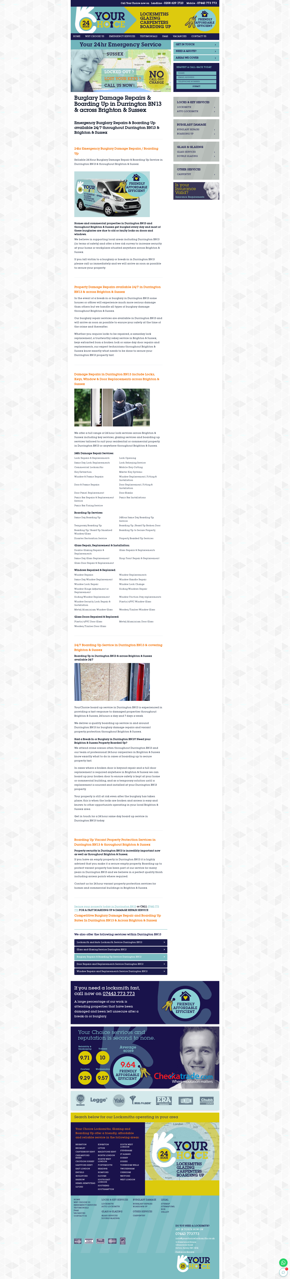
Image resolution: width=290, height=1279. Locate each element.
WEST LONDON (127, 1180)
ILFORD (79, 1187)
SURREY (124, 1158)
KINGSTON (103, 1145)
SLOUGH (102, 1176)
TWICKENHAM (127, 1169)
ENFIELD (80, 1172)
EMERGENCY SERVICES (122, 37)
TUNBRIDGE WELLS (129, 1165)
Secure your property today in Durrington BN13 (105, 907)
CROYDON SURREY (85, 1162)
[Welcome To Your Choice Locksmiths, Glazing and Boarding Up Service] (195, 1263)
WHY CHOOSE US (94, 37)
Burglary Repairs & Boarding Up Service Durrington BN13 (121, 957)
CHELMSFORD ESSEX (83, 1157)
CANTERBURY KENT (85, 1152)
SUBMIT (196, 86)
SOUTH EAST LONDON (104, 1181)
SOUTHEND (103, 1186)
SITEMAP (165, 1204)
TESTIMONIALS (148, 37)
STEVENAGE (126, 1151)
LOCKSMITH (108, 1204)
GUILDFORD (82, 1176)
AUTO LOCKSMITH (111, 1207)
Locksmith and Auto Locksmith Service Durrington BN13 (121, 943)
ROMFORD (103, 1172)
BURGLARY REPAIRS (142, 1204)
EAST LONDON (83, 1169)
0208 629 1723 (174, 3)
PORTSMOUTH (105, 1165)
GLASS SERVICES (110, 1216)
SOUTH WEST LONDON (126, 1146)
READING (102, 1169)
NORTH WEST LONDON (104, 1160)
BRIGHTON (81, 1145)
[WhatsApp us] (283, 1262)
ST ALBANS (125, 1154)
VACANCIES (180, 37)
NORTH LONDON (106, 1155)
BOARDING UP (140, 1207)
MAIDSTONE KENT (107, 1152)
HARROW (80, 1180)
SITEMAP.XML (168, 1207)
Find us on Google (185, 1252)
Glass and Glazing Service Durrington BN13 (121, 950)
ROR (163, 1209)
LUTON (101, 1148)
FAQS (165, 37)
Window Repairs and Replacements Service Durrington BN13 (121, 972)
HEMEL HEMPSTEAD (85, 1183)
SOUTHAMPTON (106, 1189)
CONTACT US (198, 37)
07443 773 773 (207, 3)
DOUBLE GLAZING (110, 1218)
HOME (76, 37)
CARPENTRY (139, 1216)
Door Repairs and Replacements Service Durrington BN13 (121, 964)
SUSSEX (124, 1162)
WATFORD (125, 1176)
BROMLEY (80, 1148)
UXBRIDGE (125, 1172)
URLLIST (165, 1212)
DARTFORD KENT (84, 1165)
